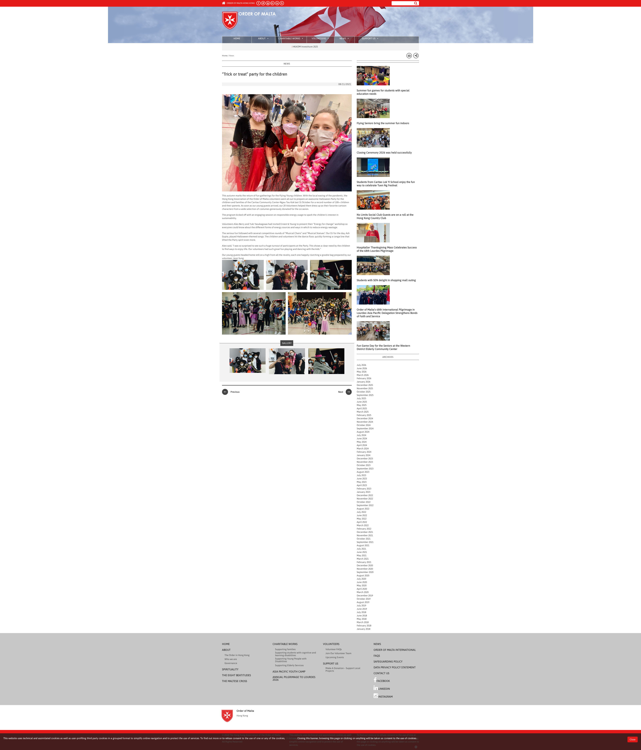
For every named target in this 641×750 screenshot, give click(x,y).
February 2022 (364, 528)
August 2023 (363, 472)
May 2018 (361, 619)
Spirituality (230, 669)
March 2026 (363, 375)
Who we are (231, 659)
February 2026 (364, 378)
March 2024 (363, 448)
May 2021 (361, 555)
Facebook (383, 680)
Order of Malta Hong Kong (240, 3)
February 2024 (364, 452)
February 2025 (364, 415)
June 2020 (362, 582)
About (262, 38)
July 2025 (361, 398)
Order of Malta (253, 21)
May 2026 (361, 371)
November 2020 (365, 568)
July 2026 (361, 365)
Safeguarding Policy (388, 661)
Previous (235, 392)
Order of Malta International (395, 649)
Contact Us (381, 673)
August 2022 (363, 508)
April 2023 (362, 485)
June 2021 (362, 552)
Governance (231, 663)
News (343, 38)
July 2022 (361, 512)
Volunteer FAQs (334, 649)
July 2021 (361, 548)
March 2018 (363, 622)
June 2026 (362, 368)
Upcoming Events (335, 657)
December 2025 (365, 385)
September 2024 (365, 428)
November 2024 (365, 421)
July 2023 (361, 475)
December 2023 (365, 458)
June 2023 (362, 478)
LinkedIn (384, 688)
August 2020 (363, 575)
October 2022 (363, 502)
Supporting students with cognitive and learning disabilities (295, 654)
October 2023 (363, 465)
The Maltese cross (234, 681)
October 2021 (363, 538)
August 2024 (363, 431)
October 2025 (363, 391)
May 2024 (361, 441)
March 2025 (363, 411)
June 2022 (362, 515)
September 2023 (365, 468)
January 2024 (363, 455)
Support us (368, 38)
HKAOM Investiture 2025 (266, 46)
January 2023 (363, 492)
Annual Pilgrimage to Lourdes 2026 (294, 678)
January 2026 (363, 381)
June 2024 (362, 438)
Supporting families (285, 649)
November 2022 (365, 498)
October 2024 (363, 425)
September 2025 (365, 395)
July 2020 (361, 578)
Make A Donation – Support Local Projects (343, 669)
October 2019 (363, 598)
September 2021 (365, 542)
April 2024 (362, 445)
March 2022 (363, 525)
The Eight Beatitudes (236, 675)
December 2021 (365, 532)
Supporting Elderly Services (289, 665)
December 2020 (365, 565)
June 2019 (362, 609)
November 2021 (365, 535)
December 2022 (365, 495)
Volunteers (319, 38)
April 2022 (362, 522)
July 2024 (361, 435)
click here (291, 738)
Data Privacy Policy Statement (395, 667)
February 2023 (364, 488)
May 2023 (361, 482)
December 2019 (365, 595)
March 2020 (363, 592)
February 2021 (364, 562)
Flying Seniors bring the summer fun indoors (383, 123)
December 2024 (365, 418)
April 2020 (362, 588)
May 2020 (361, 585)
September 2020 (365, 572)
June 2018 (362, 615)
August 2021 (363, 545)
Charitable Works (289, 38)
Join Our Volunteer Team (338, 653)
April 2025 (362, 408)
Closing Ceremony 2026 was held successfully (384, 152)
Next (340, 392)
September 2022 (365, 505)
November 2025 (365, 388)
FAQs (377, 655)
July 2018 (361, 612)
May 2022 (361, 518)
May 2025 (361, 405)
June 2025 (362, 401)
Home (237, 38)
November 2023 (365, 462)
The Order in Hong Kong (237, 655)
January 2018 (363, 629)
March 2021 (363, 558)
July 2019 (361, 605)
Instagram (385, 696)
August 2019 (363, 602)
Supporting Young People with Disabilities (290, 660)
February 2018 (364, 625)
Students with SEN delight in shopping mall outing (386, 280)
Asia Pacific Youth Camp (289, 671)
